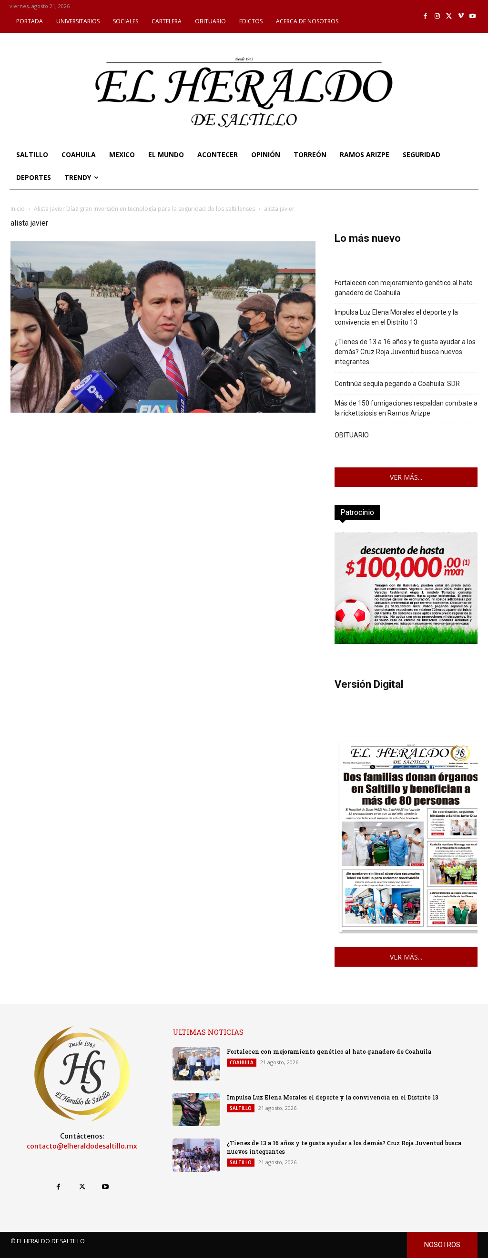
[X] (449, 16)
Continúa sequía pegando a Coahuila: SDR (397, 383)
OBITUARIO (352, 435)
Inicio (17, 209)
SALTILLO (241, 1108)
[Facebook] (426, 16)
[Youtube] (472, 16)
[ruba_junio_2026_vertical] (406, 641)
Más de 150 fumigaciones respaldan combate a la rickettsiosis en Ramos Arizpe (406, 408)
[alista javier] (162, 410)
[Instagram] (437, 16)
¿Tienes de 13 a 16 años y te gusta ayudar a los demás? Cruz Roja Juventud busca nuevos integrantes (405, 352)
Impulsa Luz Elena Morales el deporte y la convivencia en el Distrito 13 (396, 317)
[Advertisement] (162, 481)
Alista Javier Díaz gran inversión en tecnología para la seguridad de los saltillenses (144, 209)
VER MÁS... (406, 477)
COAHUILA (242, 1062)
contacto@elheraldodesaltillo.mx (82, 1146)
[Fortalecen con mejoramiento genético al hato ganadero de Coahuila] (196, 1063)
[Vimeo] (461, 16)
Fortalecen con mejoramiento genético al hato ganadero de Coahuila (404, 288)
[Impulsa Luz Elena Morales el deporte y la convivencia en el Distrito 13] (196, 1109)
